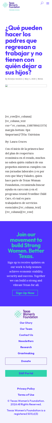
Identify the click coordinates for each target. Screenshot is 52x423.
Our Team (26, 328)
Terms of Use (26, 394)
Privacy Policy (26, 388)
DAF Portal (26, 373)
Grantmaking (26, 353)
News (40, 79)
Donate (26, 361)
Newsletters (26, 341)
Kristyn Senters (15, 79)
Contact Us (26, 335)
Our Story (26, 322)
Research (26, 347)
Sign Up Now (25, 293)
